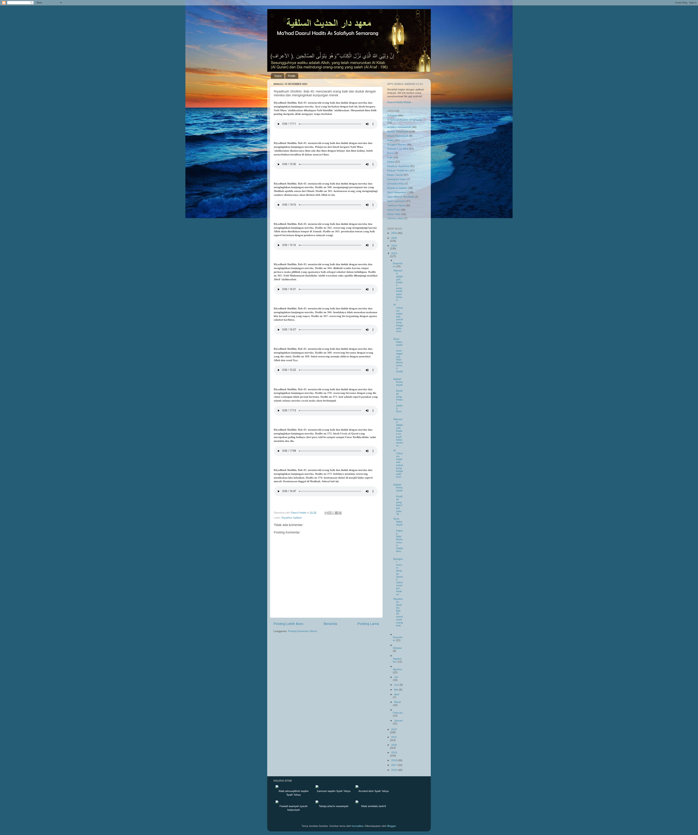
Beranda (330, 624)
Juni (397, 684)
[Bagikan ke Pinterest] (340, 513)
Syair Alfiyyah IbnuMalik (400, 196)
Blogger (391, 826)
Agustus (397, 669)
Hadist (390, 161)
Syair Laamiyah (396, 201)
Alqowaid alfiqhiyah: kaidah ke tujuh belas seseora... (398, 432)
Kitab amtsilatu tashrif (373, 806)
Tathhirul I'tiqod (396, 205)
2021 (394, 737)
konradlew (357, 826)
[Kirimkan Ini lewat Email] (326, 513)
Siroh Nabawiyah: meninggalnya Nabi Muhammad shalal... (398, 357)
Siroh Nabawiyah (397, 192)
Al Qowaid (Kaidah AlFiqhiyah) (404, 120)
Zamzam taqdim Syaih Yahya (333, 791)
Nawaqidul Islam (396, 179)
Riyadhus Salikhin (292, 517)
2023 (394, 253)
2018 (394, 760)
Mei (396, 689)
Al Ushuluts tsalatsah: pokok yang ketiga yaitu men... (398, 319)
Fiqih (390, 157)
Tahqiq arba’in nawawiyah (333, 806)
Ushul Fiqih (393, 209)
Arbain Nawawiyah (397, 136)
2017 (394, 765)
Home (278, 75)
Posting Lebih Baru (288, 624)
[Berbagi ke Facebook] (336, 513)
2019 (394, 752)
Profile (291, 75)
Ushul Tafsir (394, 214)
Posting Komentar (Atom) (302, 631)
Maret (397, 702)
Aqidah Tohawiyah (397, 131)
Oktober (397, 648)
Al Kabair (392, 115)
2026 (394, 233)
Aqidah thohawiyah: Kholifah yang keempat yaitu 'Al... (398, 499)
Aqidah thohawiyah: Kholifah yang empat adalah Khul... (398, 397)
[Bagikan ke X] (333, 513)
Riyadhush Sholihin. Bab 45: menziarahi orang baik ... (398, 614)
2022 (394, 729)
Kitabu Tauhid (395, 175)
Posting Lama (368, 624)
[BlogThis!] (330, 513)
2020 (394, 745)
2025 (394, 238)
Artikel (390, 140)
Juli (396, 677)
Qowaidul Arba (395, 183)
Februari (398, 712)
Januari (398, 720)
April (396, 694)
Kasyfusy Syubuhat (398, 166)
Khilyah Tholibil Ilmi (398, 170)
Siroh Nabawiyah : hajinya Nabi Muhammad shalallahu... (398, 536)
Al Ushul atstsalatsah (399, 127)
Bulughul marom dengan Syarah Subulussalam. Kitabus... (398, 577)
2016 (394, 770)
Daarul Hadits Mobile (399, 102)
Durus (390, 153)
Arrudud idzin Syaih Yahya (373, 791)
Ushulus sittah (395, 218)
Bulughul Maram (396, 144)
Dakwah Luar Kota (397, 148)
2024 (394, 245)
